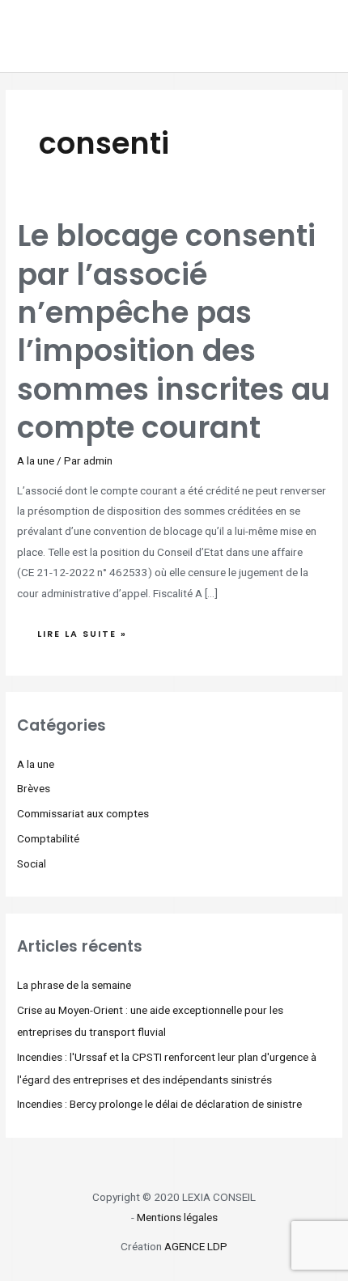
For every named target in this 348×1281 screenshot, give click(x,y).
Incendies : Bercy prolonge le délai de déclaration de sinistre (159, 1103)
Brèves (33, 788)
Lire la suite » (81, 630)
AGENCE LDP (195, 1246)
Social (31, 863)
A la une (35, 460)
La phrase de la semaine (74, 984)
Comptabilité (48, 838)
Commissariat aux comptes (83, 813)
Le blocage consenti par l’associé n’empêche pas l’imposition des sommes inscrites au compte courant (173, 331)
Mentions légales (177, 1217)
